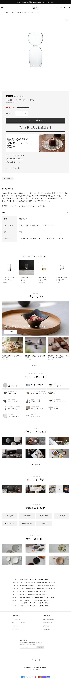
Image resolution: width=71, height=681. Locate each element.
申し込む (40, 647)
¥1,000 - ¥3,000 (27, 516)
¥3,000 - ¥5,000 (44, 516)
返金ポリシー (15, 629)
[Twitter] (16, 168)
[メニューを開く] (2, 7)
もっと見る (10, 331)
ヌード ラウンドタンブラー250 (62, 279)
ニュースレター (46, 629)
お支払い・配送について (14, 159)
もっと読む (35, 365)
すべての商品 (23, 603)
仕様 (3, 212)
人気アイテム (23, 606)
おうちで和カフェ (8, 178)
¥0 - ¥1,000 (10, 516)
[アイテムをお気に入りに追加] (35, 127)
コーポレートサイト (35, 669)
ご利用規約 (15, 626)
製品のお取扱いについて (14, 162)
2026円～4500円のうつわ (26, 588)
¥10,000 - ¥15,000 (27, 523)
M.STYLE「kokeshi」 (25, 597)
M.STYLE (22, 591)
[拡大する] (67, 18)
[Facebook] (13, 168)
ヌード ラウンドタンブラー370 (44, 279)
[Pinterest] (19, 168)
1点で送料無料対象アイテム (27, 585)
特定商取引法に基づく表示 (18, 622)
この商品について (7, 189)
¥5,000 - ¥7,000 (61, 516)
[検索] (56, 7)
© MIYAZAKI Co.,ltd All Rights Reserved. (35, 667)
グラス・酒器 (15, 12)
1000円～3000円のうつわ (26, 582)
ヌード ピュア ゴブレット (26, 279)
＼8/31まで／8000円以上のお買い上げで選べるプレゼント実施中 (35, 2)
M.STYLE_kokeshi (19, 96)
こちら (33, 644)
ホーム (6, 12)
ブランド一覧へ (35, 464)
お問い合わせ (46, 626)
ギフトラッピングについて (15, 155)
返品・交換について (47, 622)
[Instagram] (39, 660)
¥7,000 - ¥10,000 (9, 523)
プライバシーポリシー (17, 619)
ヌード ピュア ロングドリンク (8, 279)
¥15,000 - (44, 523)
